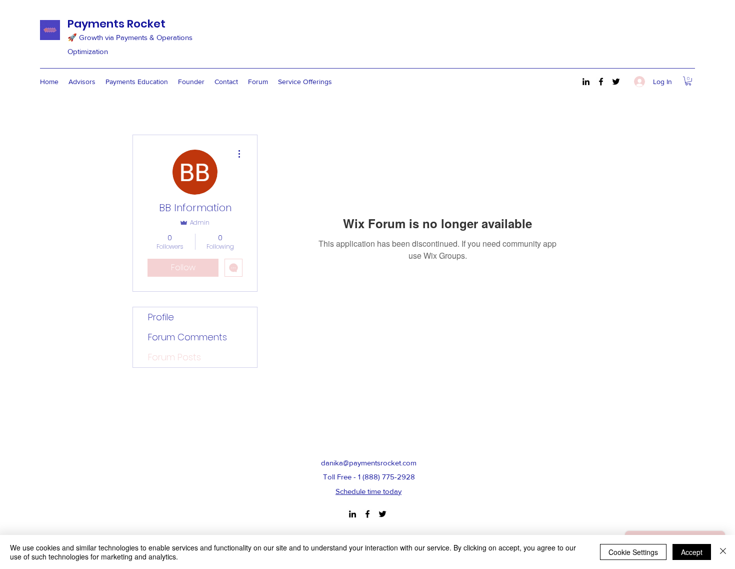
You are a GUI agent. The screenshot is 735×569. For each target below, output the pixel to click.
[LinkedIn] (586, 82)
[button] (688, 81)
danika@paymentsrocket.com (368, 462)
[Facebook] (601, 82)
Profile (161, 317)
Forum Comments (187, 337)
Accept (691, 552)
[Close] (723, 552)
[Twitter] (616, 82)
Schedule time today (369, 491)
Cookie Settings (633, 552)
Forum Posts (174, 357)
